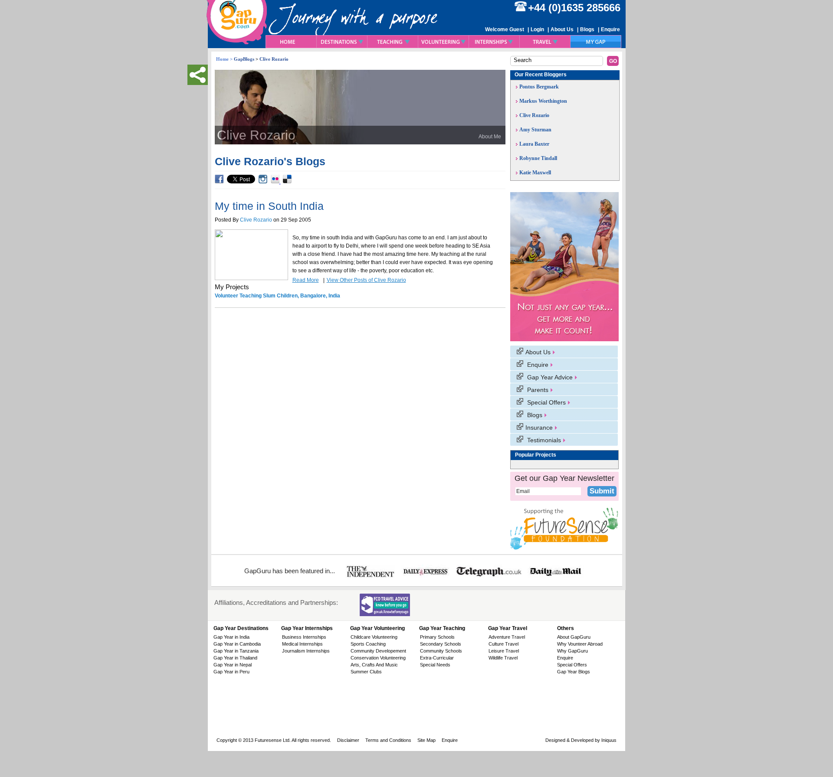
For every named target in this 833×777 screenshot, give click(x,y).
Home (222, 59)
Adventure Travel (507, 637)
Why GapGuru (572, 650)
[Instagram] (261, 182)
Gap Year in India (231, 637)
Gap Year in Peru (231, 671)
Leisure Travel (504, 650)
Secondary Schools (440, 643)
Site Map (426, 740)
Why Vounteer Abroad (580, 643)
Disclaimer (348, 740)
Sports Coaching (368, 643)
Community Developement (378, 650)
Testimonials (543, 440)
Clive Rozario (256, 220)
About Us (562, 29)
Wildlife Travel (503, 657)
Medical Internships (302, 643)
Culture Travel (503, 643)
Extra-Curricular (437, 657)
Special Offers (545, 402)
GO (613, 61)
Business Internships (304, 637)
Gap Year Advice (549, 377)
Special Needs (435, 664)
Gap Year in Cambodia (237, 643)
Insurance (539, 427)
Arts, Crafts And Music (374, 664)
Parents (536, 389)
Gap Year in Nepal (232, 664)
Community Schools (441, 650)
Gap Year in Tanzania (236, 650)
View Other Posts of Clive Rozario (366, 280)
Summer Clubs (366, 671)
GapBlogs (244, 59)
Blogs (587, 29)
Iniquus (608, 740)
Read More (305, 280)
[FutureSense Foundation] (564, 528)
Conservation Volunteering (378, 657)
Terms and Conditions (388, 740)
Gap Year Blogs (573, 671)
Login (537, 29)
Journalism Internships (306, 650)
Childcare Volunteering (374, 637)
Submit (602, 491)
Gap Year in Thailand (235, 657)
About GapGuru (573, 637)
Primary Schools (437, 637)
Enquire (610, 29)
